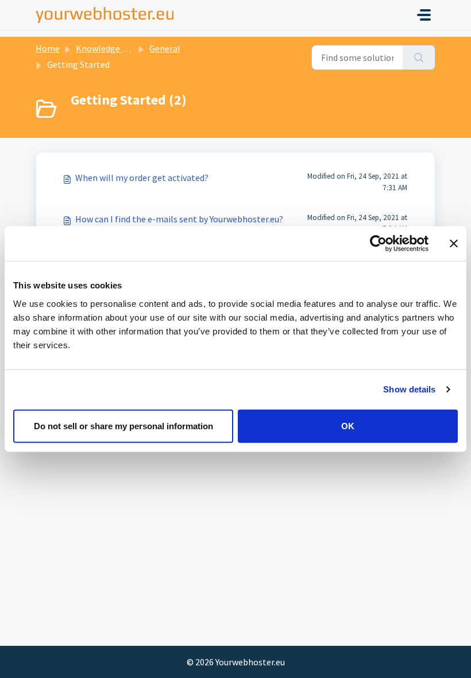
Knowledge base (108, 48)
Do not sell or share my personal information (123, 425)
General (164, 48)
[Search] (419, 57)
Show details (409, 389)
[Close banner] (454, 244)
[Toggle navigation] (423, 15)
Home (48, 48)
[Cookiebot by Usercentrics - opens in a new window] (378, 243)
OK (347, 425)
